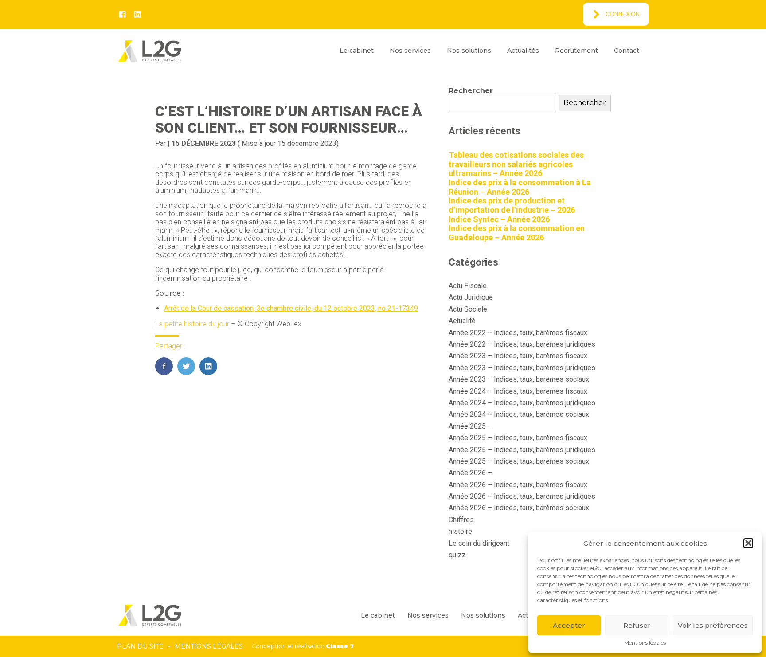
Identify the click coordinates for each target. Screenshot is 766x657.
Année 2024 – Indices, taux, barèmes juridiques (522, 403)
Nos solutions (469, 51)
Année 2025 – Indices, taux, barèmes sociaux (519, 461)
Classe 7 (340, 646)
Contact (626, 51)
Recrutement (576, 51)
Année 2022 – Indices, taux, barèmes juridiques (522, 344)
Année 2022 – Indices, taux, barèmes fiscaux (518, 332)
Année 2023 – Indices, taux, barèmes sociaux (519, 379)
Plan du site (140, 646)
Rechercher (471, 90)
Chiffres (461, 520)
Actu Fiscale (468, 286)
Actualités (523, 51)
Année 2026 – (470, 473)
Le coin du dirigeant (479, 543)
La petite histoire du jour (192, 324)
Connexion (623, 14)
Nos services (410, 51)
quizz (457, 555)
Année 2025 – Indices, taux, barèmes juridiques (522, 450)
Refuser (637, 625)
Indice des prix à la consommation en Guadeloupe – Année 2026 (517, 232)
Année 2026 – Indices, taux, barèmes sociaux (519, 508)
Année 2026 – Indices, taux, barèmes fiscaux (518, 485)
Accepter (569, 625)
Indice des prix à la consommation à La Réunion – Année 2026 (520, 187)
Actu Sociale (468, 309)
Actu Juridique (471, 297)
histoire (460, 531)
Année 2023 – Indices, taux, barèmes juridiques (522, 368)
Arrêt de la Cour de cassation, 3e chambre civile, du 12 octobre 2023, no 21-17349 (291, 308)
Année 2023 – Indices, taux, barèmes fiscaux (518, 356)
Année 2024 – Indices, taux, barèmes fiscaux (518, 391)
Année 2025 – (470, 426)
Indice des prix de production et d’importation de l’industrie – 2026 (512, 205)
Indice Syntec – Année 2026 (499, 219)
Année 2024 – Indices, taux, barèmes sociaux (519, 414)
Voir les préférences (713, 625)
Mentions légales (645, 643)
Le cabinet (357, 51)
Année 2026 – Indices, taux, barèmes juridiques (522, 496)
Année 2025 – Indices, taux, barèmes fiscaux (518, 438)
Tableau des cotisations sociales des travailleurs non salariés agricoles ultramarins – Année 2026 (516, 164)
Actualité (462, 321)
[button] (748, 543)
